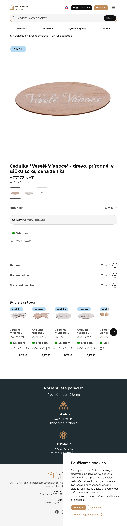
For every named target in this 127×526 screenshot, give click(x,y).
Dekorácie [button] (47, 28)
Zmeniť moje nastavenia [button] (86, 514)
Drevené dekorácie (62, 35)
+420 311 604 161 (63, 434)
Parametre (60, 275)
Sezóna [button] (105, 28)
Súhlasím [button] (79, 507)
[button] (66, 7)
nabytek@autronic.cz (63, 437)
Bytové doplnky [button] (77, 28)
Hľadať (110, 18)
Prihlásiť (101, 7)
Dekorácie (20, 35)
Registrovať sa (81, 7)
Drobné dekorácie (38, 35)
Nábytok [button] (22, 28)
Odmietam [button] (95, 507)
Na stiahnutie (60, 285)
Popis (60, 265)
